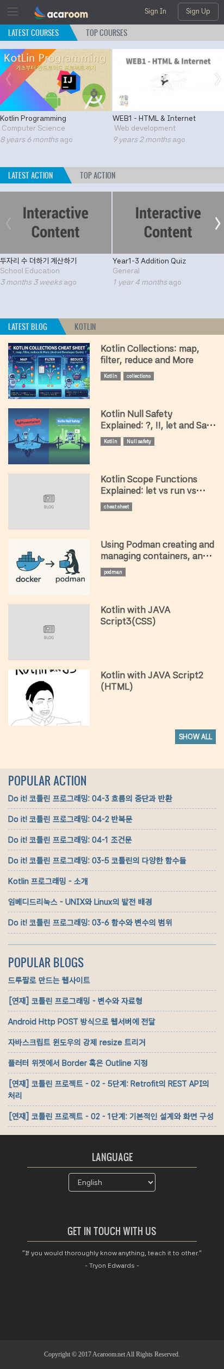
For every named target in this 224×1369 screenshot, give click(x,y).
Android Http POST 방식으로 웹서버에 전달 (81, 1022)
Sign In (155, 11)
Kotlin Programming (33, 118)
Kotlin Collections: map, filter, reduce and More (150, 354)
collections (139, 376)
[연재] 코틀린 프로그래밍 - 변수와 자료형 (75, 1001)
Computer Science (33, 128)
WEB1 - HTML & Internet (154, 118)
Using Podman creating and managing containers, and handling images (157, 556)
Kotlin (85, 327)
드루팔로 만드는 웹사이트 (49, 980)
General (126, 270)
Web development (145, 128)
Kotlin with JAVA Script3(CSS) (136, 615)
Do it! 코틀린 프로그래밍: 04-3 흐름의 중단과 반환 (90, 798)
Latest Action (30, 175)
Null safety (139, 441)
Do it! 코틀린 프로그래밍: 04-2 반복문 (70, 819)
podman (113, 572)
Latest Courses (33, 33)
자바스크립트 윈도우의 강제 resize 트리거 (77, 1042)
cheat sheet (116, 506)
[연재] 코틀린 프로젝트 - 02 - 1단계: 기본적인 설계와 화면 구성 (111, 1116)
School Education (30, 270)
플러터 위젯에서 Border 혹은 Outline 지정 (78, 1063)
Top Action (97, 175)
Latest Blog (33, 327)
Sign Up (198, 11)
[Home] (61, 13)
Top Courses (106, 33)
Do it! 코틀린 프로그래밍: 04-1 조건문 (70, 840)
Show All (195, 737)
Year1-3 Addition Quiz (149, 260)
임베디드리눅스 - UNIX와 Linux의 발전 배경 (80, 902)
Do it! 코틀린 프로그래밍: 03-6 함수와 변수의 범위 (90, 923)
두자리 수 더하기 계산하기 (38, 260)
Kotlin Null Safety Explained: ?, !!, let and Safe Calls (157, 425)
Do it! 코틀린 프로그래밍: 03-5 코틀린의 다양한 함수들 (97, 860)
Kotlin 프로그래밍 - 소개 (48, 881)
